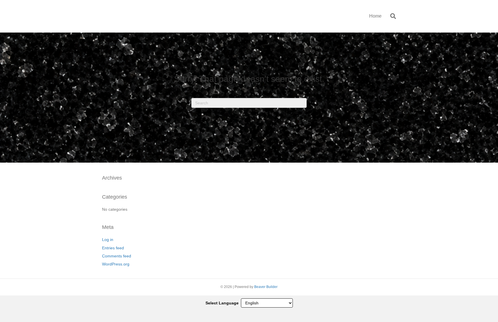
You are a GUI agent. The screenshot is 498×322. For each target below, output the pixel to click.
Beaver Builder (266, 287)
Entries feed (113, 248)
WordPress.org (115, 264)
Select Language (222, 303)
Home (375, 16)
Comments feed (116, 256)
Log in (107, 239)
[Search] (391, 16)
